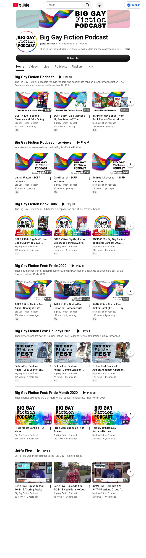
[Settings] (119, 5)
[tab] (20, 66)
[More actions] (50, 116)
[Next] (130, 102)
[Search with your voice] (99, 5)
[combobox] (64, 5)
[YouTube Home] (21, 5)
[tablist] (73, 66)
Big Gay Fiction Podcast (26, 123)
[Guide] (6, 5)
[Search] (87, 5)
